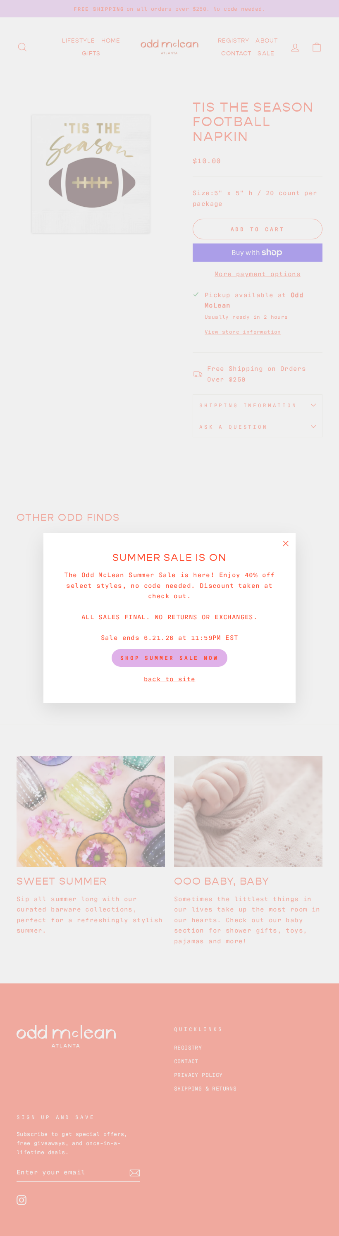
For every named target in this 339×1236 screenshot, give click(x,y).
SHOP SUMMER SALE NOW (169, 657)
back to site (170, 678)
